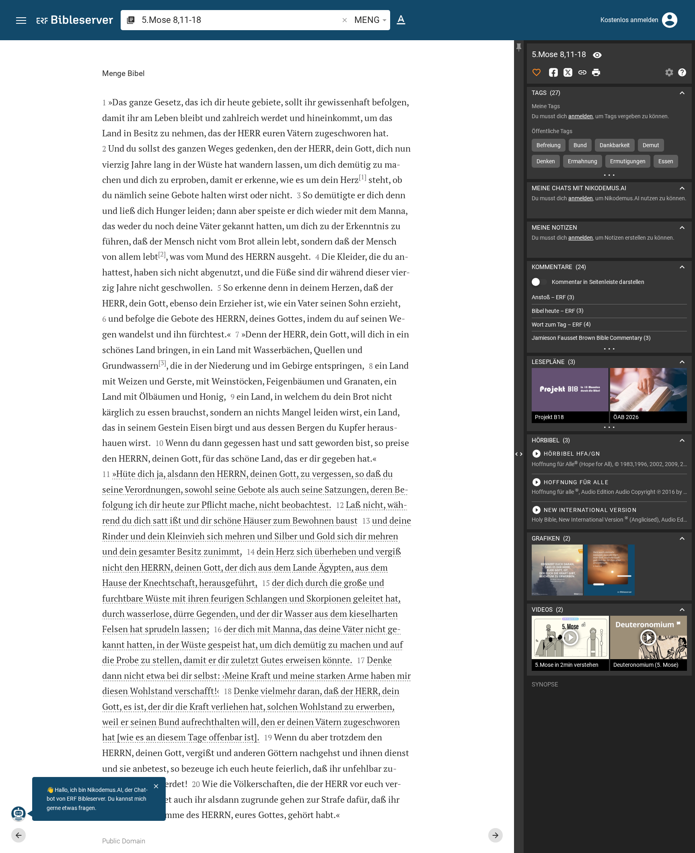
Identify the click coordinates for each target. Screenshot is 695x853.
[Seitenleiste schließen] (519, 454)
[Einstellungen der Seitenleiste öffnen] (669, 72)
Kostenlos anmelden (629, 20)
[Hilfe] (682, 72)
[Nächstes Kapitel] (495, 835)
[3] (162, 362)
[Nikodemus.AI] (18, 813)
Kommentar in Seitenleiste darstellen (598, 282)
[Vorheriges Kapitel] (18, 835)
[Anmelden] (669, 20)
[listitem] (609, 297)
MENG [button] (367, 20)
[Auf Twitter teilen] (567, 72)
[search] (241, 20)
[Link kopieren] (582, 72)
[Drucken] (596, 72)
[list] (609, 318)
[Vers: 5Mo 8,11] (597, 55)
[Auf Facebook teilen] (553, 72)
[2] (162, 254)
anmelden (580, 116)
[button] (21, 20)
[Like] (536, 72)
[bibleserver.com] (75, 21)
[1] (362, 177)
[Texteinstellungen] (401, 20)
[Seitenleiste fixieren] (519, 47)
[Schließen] (156, 786)
